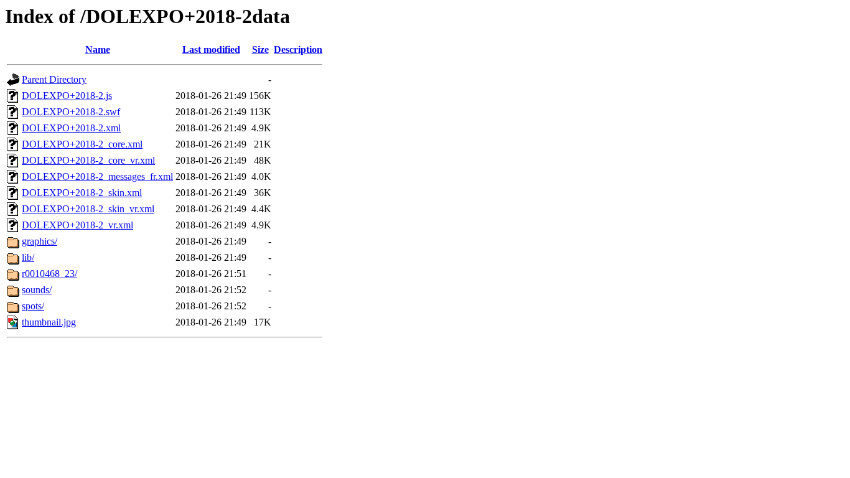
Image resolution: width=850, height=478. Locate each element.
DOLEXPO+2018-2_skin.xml (82, 192)
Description (298, 49)
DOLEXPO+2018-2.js (67, 95)
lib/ (28, 257)
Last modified (211, 49)
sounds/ (37, 289)
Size (260, 49)
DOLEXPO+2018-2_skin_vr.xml (88, 209)
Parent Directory (54, 79)
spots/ (33, 306)
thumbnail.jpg (49, 322)
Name (97, 49)
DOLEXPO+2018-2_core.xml (82, 144)
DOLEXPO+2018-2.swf (71, 111)
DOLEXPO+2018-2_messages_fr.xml (97, 176)
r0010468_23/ (49, 273)
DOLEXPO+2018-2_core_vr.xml (88, 160)
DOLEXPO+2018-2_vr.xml (77, 225)
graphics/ (39, 241)
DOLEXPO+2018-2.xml (71, 128)
